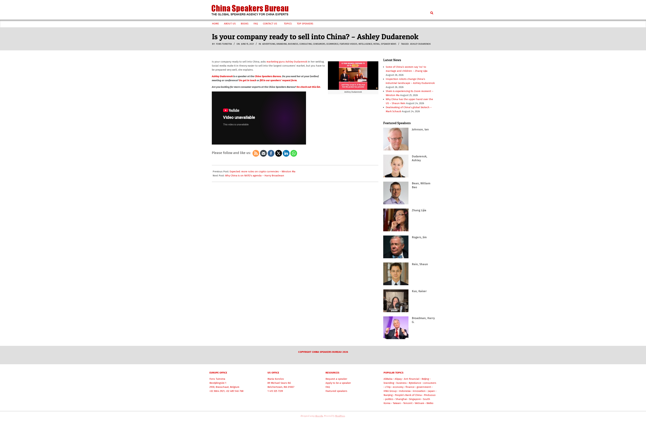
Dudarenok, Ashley (419, 158)
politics (389, 399)
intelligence (365, 44)
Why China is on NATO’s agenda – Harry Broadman (254, 175)
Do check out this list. (309, 86)
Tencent (407, 403)
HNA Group (390, 391)
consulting (305, 44)
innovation (419, 391)
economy (398, 386)
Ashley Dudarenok (420, 44)
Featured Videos (348, 44)
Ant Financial (411, 378)
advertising (268, 44)
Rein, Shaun (420, 264)
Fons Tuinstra (217, 378)
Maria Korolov (275, 378)
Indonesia (405, 391)
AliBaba (388, 378)
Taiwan (397, 403)
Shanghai (401, 399)
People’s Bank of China (408, 395)
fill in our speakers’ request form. (278, 80)
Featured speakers (336, 391)
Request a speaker (336, 378)
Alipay (398, 378)
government (424, 386)
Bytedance (415, 382)
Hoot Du (319, 415)
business (293, 44)
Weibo (429, 403)
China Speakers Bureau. (268, 76)
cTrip (388, 386)
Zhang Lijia (419, 210)
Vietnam (419, 403)
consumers (319, 44)
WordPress (340, 415)
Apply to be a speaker (338, 382)
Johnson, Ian (420, 129)
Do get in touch (247, 80)
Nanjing (388, 395)
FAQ (328, 386)
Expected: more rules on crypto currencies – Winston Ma (262, 171)
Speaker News (388, 44)
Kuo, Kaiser (419, 291)
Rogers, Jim (419, 237)
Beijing (425, 378)
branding (281, 44)
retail (376, 44)
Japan (431, 391)
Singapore (415, 399)
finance (410, 386)
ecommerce (332, 44)
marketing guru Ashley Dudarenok (286, 61)
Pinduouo (430, 395)
